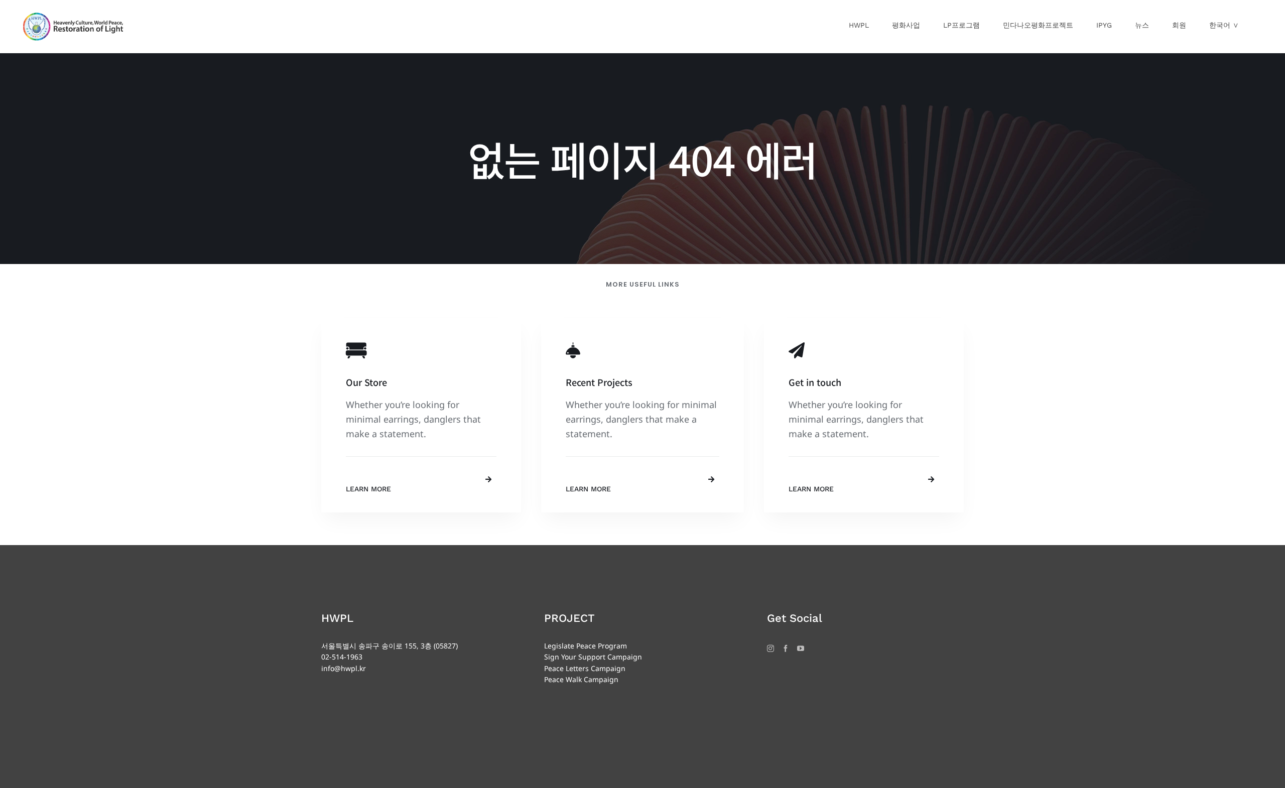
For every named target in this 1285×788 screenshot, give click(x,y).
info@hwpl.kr (343, 668)
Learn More (368, 489)
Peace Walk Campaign (581, 679)
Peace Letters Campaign (584, 668)
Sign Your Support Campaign (593, 657)
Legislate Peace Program (585, 645)
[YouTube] (800, 648)
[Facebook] (785, 648)
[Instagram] (770, 648)
